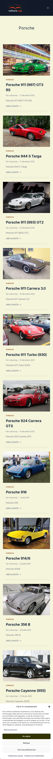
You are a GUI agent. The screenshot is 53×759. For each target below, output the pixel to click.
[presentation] (26, 60)
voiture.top (13, 95)
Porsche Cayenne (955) (26, 691)
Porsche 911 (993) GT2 (25, 222)
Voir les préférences (27, 750)
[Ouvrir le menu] (47, 8)
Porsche (10, 80)
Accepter (26, 736)
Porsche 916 (16, 492)
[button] (49, 706)
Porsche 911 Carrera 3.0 (26, 288)
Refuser (26, 743)
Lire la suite (13, 106)
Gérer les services (10, 730)
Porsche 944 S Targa (23, 156)
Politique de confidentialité (34, 756)
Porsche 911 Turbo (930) (26, 355)
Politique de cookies (15, 756)
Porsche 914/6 (18, 558)
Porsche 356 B (18, 624)
